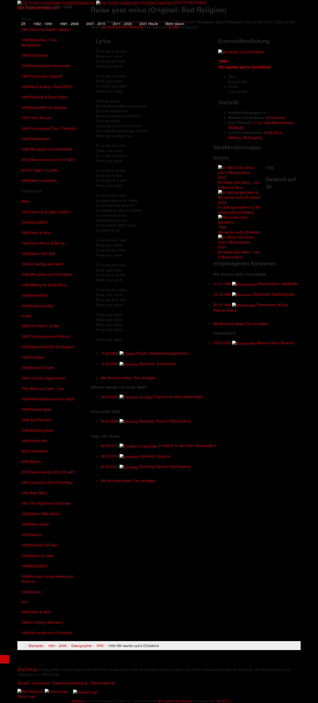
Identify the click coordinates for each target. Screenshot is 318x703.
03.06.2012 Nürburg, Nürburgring (255, 135)
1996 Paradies (32, 357)
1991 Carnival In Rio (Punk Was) (46, 482)
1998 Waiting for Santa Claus (44, 284)
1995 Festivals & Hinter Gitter (44, 96)
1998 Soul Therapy (36, 419)
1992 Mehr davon (35, 524)
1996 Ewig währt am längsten (44, 107)
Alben (25, 201)
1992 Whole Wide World (40, 513)
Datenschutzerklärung (70, 682)
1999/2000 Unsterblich (39, 180)
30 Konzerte (275, 117)
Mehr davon (174, 23)
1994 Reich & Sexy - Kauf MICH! (46, 86)
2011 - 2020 (122, 23)
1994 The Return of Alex (40, 325)
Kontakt (23, 682)
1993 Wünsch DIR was (39, 544)
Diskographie (31, 190)
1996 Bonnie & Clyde (37, 367)
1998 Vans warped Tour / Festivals (48, 128)
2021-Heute (148, 23)
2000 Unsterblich (34, 451)
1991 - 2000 (69, 23)
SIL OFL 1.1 (224, 701)
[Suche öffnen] (111, 13)
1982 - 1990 (42, 23)
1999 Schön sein (34, 440)
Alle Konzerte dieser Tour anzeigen (240, 323)
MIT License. (165, 701)
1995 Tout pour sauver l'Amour (45, 336)
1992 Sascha (31, 534)
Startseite (35, 645)
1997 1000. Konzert (36, 117)
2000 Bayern (31, 461)
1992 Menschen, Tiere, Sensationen (39, 42)
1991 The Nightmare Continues (46, 503)
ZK (23, 23)
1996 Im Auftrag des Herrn (42, 263)
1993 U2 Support (34, 55)
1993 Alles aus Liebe (37, 555)
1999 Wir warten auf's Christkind (46, 632)
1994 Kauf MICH (34, 565)
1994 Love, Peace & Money (43, 243)
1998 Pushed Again (36, 409)
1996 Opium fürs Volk (38, 253)
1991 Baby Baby (34, 492)
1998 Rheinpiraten (35, 138)
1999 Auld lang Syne (37, 430)
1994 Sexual (31, 591)
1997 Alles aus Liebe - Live (42, 388)
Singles (26, 316)
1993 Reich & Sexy (36, 232)
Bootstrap (78, 701)
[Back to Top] (4, 659)
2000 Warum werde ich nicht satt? (48, 471)
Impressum (41, 682)
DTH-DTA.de (27, 669)
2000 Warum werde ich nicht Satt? (48, 159)
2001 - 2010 (95, 23)
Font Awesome (183, 701)
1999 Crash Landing (37, 305)
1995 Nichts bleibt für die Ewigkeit (47, 346)
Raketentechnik (102, 682)
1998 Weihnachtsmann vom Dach (47, 398)
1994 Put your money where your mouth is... (47, 579)
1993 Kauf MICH (34, 222)
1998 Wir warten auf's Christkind (46, 149)
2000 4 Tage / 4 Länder (39, 169)
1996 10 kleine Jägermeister (43, 377)
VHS (24, 602)
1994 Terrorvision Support (41, 76)
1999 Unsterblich (34, 295)
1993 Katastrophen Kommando (45, 65)
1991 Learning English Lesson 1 (46, 211)
